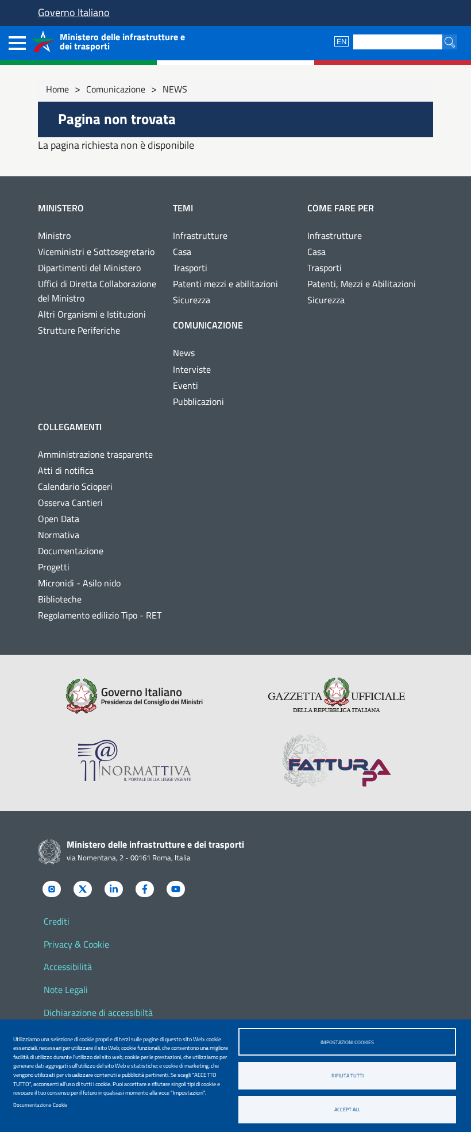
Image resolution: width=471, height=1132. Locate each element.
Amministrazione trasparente (95, 454)
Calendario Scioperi (75, 486)
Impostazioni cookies (347, 1042)
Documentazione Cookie (40, 1104)
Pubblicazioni (198, 401)
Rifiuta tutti (347, 1075)
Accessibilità (68, 966)
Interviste (192, 369)
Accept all (347, 1109)
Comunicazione (115, 89)
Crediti (57, 921)
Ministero (61, 208)
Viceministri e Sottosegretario (96, 251)
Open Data (58, 519)
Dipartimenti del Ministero (89, 268)
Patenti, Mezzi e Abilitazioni (361, 284)
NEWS (175, 89)
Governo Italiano (74, 12)
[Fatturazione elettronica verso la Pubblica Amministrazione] (336, 760)
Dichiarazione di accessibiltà (98, 1012)
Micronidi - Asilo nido (79, 583)
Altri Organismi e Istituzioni (92, 314)
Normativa (58, 535)
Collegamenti (70, 427)
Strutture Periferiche (79, 330)
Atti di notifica (66, 470)
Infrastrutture (200, 235)
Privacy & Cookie (76, 944)
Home (57, 89)
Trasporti (190, 268)
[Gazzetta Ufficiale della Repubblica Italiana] (336, 696)
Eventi (185, 385)
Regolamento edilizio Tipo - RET (99, 615)
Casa (182, 251)
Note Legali (66, 989)
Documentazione (70, 551)
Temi (183, 208)
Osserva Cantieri (70, 502)
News (184, 353)
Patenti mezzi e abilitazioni (225, 284)
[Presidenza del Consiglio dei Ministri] (134, 696)
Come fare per (340, 208)
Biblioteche (60, 599)
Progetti (54, 567)
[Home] (43, 41)
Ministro (54, 235)
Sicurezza (191, 300)
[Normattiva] (134, 760)
